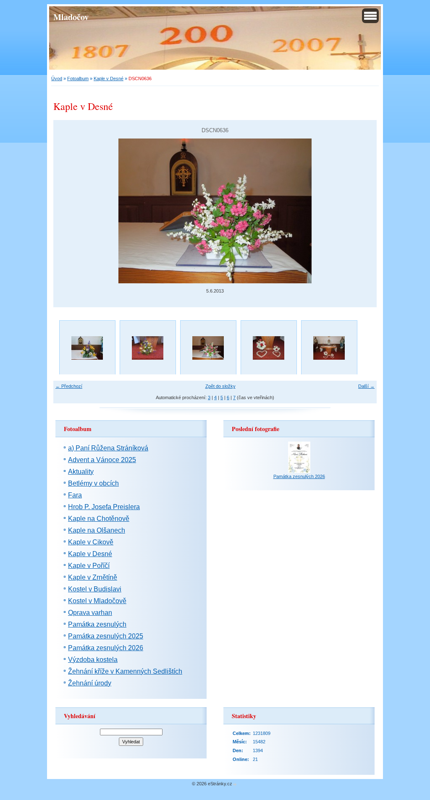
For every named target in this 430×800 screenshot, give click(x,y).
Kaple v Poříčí (89, 565)
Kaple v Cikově (90, 542)
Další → (366, 386)
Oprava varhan (90, 612)
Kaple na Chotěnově (98, 518)
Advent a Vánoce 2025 (102, 459)
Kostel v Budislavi (94, 589)
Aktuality (81, 471)
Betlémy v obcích (93, 483)
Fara (75, 495)
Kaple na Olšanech (96, 530)
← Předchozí (68, 386)
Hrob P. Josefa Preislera (104, 506)
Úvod (56, 78)
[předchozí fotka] (67, 211)
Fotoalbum (78, 78)
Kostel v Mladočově (97, 600)
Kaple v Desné (108, 78)
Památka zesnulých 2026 (105, 647)
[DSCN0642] (147, 348)
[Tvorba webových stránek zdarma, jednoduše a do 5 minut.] (235, 784)
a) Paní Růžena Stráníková (108, 448)
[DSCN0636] (208, 348)
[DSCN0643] (87, 348)
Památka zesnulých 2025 (105, 636)
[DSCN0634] (268, 348)
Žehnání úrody (89, 683)
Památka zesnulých (97, 624)
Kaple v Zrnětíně (92, 577)
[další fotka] (363, 211)
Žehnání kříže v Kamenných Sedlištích (125, 671)
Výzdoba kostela (93, 659)
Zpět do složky (220, 386)
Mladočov (71, 16)
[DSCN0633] (329, 348)
